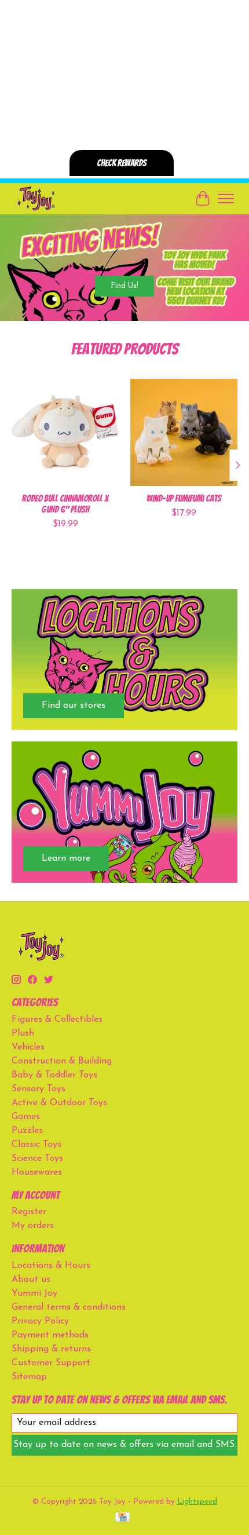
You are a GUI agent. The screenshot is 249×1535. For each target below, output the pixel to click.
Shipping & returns (51, 1349)
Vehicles (28, 1047)
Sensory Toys (38, 1089)
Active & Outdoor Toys (59, 1103)
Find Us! (124, 285)
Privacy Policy (40, 1321)
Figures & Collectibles (57, 1019)
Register (29, 1211)
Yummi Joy (34, 1293)
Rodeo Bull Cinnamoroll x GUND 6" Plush (65, 504)
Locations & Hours (51, 1265)
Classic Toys (36, 1144)
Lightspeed (197, 1501)
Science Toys (37, 1158)
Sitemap (29, 1377)
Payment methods (50, 1335)
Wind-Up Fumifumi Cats (184, 498)
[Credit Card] (122, 1517)
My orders (33, 1225)
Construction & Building (62, 1061)
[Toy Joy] (36, 198)
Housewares (37, 1172)
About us (31, 1279)
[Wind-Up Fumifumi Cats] (183, 432)
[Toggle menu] (225, 198)
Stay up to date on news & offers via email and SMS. (124, 1444)
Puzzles (27, 1130)
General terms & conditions (69, 1307)
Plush (23, 1033)
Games (26, 1116)
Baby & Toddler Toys (54, 1075)
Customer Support (51, 1363)
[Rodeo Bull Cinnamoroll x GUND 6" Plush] (65, 432)
